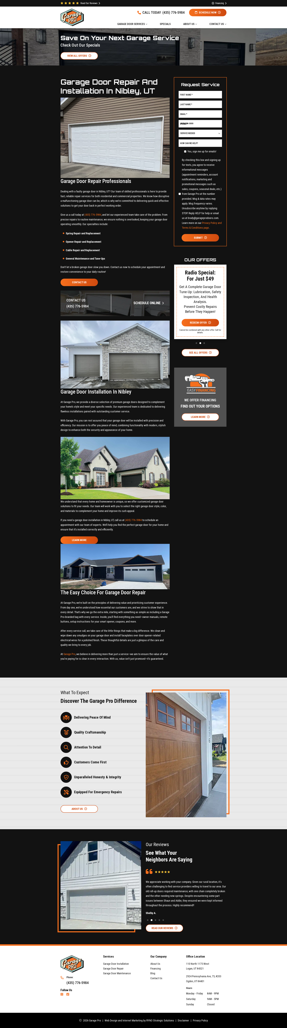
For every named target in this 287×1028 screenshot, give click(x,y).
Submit (198, 237)
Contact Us (79, 282)
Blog (152, 973)
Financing (155, 968)
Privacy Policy (200, 1020)
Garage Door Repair (113, 968)
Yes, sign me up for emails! (201, 151)
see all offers (198, 352)
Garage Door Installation (116, 963)
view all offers (77, 55)
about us (77, 808)
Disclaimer (183, 1020)
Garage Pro (69, 654)
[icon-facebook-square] (68, 994)
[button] (180, 306)
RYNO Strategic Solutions (160, 1020)
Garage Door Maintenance (117, 973)
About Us (155, 963)
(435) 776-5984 (173, 12)
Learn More (79, 540)
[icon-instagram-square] (62, 994)
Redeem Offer (198, 322)
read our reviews (162, 928)
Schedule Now (207, 12)
